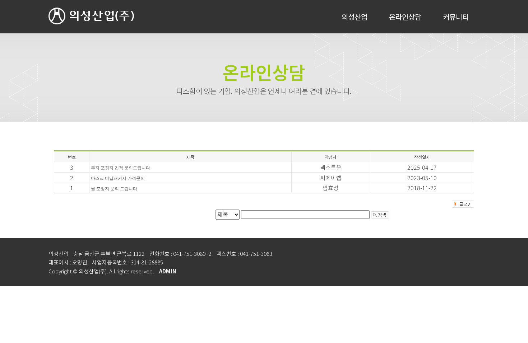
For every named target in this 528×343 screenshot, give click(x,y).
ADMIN (167, 271)
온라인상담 (405, 16)
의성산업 (354, 16)
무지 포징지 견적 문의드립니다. (121, 167)
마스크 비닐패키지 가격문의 (118, 178)
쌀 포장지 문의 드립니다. (114, 188)
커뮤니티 (456, 16)
